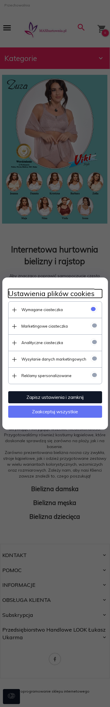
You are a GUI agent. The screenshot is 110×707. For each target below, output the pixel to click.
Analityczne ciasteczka (42, 342)
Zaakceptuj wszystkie (55, 411)
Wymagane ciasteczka (42, 309)
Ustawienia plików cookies (51, 293)
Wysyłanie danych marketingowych (53, 359)
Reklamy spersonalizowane (46, 375)
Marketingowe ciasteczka (44, 326)
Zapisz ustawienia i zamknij (55, 397)
